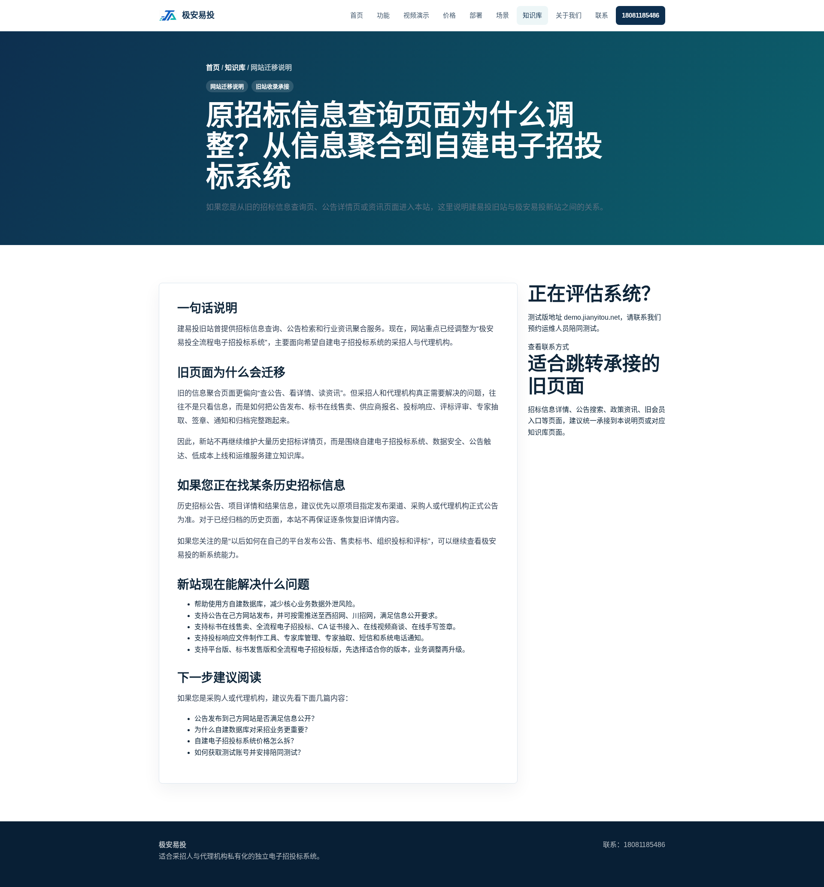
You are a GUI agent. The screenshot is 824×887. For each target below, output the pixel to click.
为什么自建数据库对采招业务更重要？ (252, 729)
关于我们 (569, 15)
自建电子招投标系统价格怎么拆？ (245, 741)
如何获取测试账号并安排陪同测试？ (249, 752)
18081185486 (640, 15)
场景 (502, 15)
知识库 (532, 15)
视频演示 (416, 15)
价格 (449, 15)
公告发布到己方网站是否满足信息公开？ (256, 718)
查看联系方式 (548, 347)
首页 (356, 15)
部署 (476, 15)
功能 (383, 15)
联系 (601, 15)
